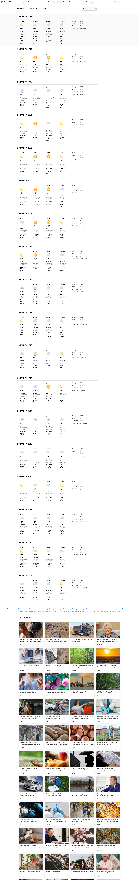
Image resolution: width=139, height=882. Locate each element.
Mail (2, 881)
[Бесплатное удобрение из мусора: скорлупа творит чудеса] (82, 737)
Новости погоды (104, 609)
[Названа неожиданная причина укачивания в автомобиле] (31, 711)
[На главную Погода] (7, 2)
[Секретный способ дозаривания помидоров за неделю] (31, 866)
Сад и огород (115, 609)
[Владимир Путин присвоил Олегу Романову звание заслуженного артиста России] (57, 840)
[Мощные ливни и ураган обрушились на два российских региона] (57, 711)
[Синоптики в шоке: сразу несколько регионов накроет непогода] (31, 737)
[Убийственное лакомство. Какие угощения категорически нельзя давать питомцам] (31, 634)
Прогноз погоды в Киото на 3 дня (17, 609)
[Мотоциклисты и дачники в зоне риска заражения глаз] (108, 737)
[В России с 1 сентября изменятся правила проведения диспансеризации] (31, 660)
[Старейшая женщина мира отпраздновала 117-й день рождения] (108, 866)
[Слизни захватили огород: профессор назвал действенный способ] (31, 763)
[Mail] (2, 2)
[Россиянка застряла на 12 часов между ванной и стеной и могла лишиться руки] (108, 711)
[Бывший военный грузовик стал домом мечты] (82, 634)
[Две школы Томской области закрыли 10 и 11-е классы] (57, 788)
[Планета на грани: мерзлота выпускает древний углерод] (108, 763)
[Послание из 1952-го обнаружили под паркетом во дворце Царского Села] (57, 634)
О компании (7, 881)
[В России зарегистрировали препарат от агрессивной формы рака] (57, 814)
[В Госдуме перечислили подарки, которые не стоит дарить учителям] (82, 711)
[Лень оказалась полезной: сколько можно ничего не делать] (31, 840)
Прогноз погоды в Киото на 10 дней (86, 609)
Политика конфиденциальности (89, 881)
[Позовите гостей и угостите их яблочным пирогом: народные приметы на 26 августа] (57, 763)
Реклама (14, 881)
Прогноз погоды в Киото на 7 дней (62, 609)
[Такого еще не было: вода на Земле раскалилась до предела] (108, 660)
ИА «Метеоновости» (133, 881)
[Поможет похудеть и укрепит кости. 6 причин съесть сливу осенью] (57, 685)
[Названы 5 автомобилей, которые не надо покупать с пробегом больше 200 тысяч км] (31, 788)
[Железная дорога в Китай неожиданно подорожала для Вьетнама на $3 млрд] (57, 866)
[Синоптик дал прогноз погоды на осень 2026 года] (82, 814)
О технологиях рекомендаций (104, 881)
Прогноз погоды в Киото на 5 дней (39, 609)
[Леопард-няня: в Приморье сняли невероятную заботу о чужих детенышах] (82, 660)
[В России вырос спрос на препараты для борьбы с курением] (31, 685)
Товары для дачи (127, 609)
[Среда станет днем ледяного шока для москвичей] (108, 685)
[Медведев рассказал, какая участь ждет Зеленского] (108, 788)
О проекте (78, 881)
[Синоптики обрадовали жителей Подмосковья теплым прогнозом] (82, 866)
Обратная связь (116, 881)
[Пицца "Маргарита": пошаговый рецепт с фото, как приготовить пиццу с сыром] (108, 814)
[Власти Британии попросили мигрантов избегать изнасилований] (82, 685)
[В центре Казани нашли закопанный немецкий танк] (57, 660)
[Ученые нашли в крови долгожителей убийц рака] (31, 814)
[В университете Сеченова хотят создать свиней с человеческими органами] (57, 737)
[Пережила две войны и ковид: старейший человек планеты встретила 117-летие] (108, 634)
